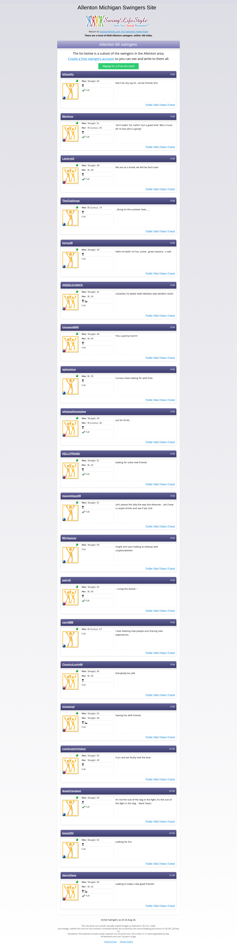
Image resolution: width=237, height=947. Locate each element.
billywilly (68, 74)
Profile (149, 104)
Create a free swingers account (91, 59)
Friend (171, 104)
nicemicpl (68, 706)
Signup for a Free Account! (119, 66)
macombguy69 (71, 495)
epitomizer (69, 369)
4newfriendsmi (71, 791)
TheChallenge (71, 200)
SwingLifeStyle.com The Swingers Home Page (124, 31)
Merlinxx (67, 116)
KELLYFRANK (71, 453)
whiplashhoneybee (74, 411)
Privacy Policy (126, 941)
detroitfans (69, 875)
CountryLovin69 (72, 664)
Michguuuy (69, 538)
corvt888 (67, 622)
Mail (156, 104)
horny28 (67, 243)
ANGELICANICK (72, 285)
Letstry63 (68, 158)
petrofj (66, 580)
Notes (163, 104)
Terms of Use (110, 941)
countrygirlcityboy (74, 748)
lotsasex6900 (70, 327)
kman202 (68, 833)
